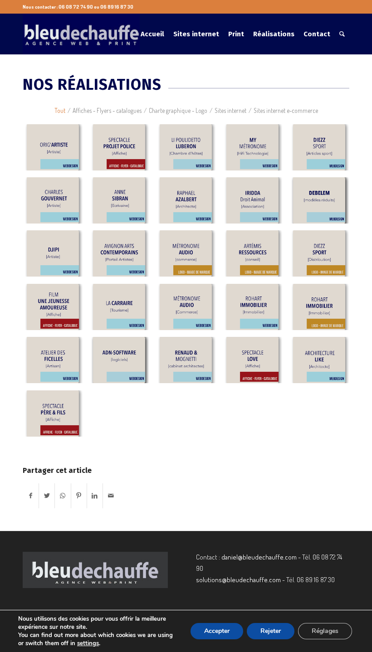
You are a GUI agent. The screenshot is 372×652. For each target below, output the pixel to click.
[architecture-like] (322, 363)
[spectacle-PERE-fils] (56, 416)
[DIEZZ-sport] (322, 150)
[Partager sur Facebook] (31, 495)
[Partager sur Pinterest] (79, 495)
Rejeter (270, 631)
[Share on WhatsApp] (62, 495)
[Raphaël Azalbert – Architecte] (189, 203)
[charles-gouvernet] (56, 203)
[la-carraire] (122, 310)
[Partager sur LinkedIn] (95, 495)
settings (88, 643)
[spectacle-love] (255, 363)
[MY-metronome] (255, 150)
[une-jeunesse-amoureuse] (56, 310)
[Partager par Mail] (110, 495)
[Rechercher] (342, 34)
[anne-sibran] (122, 203)
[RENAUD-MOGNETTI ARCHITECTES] (189, 363)
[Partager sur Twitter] (46, 495)
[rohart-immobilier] (255, 310)
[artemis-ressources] (255, 256)
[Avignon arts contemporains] (122, 256)
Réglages (325, 631)
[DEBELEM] (322, 203)
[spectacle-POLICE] (122, 150)
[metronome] (189, 310)
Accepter (217, 631)
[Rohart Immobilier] (322, 310)
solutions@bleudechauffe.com (238, 579)
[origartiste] (56, 150)
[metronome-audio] (189, 256)
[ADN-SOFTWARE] (122, 363)
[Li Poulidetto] (189, 150)
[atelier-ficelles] (56, 363)
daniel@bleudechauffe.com (259, 557)
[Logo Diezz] (322, 256)
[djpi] (56, 256)
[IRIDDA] (255, 203)
